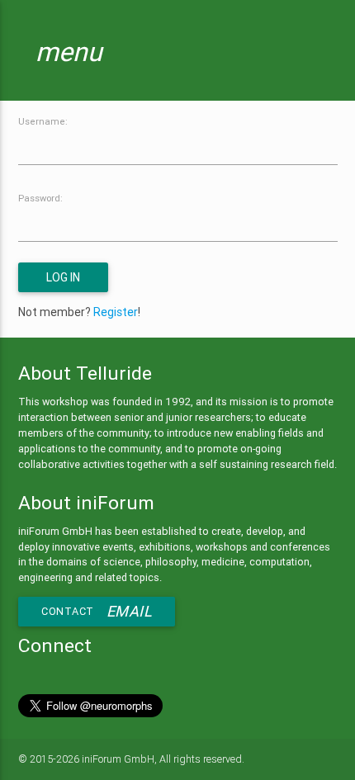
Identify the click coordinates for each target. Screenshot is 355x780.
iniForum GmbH (118, 759)
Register (115, 312)
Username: (43, 121)
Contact (96, 611)
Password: (40, 198)
